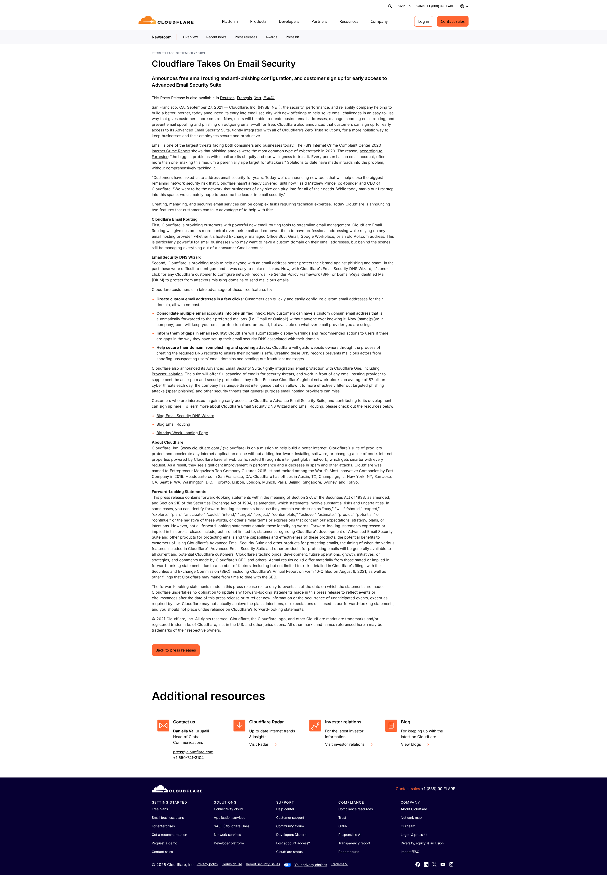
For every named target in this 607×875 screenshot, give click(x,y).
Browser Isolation (167, 374)
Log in (423, 21)
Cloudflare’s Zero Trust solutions (311, 130)
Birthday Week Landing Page (182, 432)
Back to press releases (176, 650)
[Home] (166, 21)
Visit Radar (258, 744)
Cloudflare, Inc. (243, 107)
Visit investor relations (344, 744)
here (177, 406)
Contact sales (453, 21)
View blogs (411, 744)
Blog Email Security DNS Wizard (185, 415)
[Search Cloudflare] (390, 6)
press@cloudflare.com (193, 751)
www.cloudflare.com (200, 448)
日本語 (269, 97)
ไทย (257, 97)
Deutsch (227, 97)
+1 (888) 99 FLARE (438, 788)
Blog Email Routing (173, 424)
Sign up (404, 6)
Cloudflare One (347, 368)
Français (244, 97)
